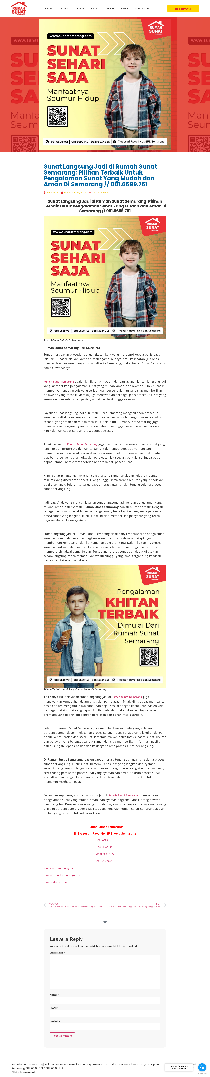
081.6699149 (105, 847)
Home (48, 8)
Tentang (63, 8)
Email (54, 1008)
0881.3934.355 (105, 854)
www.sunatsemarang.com (59, 868)
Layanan (79, 8)
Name (54, 995)
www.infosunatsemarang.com (62, 875)
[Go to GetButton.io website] (202, 1074)
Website (55, 1021)
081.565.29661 (105, 861)
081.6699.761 (105, 840)
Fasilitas (96, 8)
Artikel (124, 8)
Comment (57, 953)
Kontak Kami (142, 8)
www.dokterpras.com (56, 882)
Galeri (110, 8)
